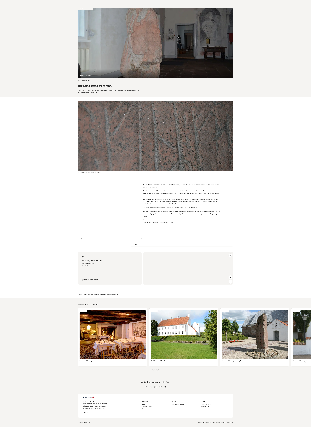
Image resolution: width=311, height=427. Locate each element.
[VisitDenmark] (88, 397)
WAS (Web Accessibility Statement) (223, 422)
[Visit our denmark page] (146, 387)
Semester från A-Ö (206, 404)
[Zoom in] (230, 277)
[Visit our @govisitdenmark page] (160, 387)
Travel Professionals (147, 409)
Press (143, 404)
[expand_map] (230, 255)
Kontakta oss (205, 406)
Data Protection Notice (204, 422)
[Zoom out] (230, 282)
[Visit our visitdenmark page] (155, 387)
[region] (188, 268)
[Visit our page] (150, 387)
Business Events (147, 406)
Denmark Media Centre (178, 404)
